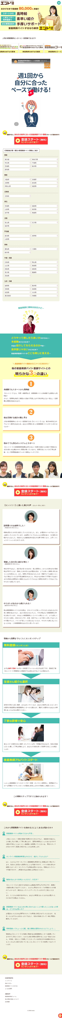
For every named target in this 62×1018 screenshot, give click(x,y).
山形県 (7, 209)
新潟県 (7, 236)
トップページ (8, 980)
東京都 (7, 159)
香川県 (7, 272)
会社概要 (7, 1001)
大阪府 (7, 179)
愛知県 (7, 249)
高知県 (7, 276)
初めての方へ (8, 983)
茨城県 (7, 166)
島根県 (34, 265)
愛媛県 (34, 272)
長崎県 (34, 289)
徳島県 (34, 269)
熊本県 (34, 285)
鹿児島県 (8, 296)
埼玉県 (7, 163)
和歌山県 (8, 186)
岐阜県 (7, 252)
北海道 (7, 196)
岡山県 (34, 262)
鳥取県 (7, 269)
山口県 (7, 265)
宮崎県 (7, 289)
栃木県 (34, 166)
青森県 (34, 213)
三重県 (34, 249)
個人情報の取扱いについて (12, 999)
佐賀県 (7, 292)
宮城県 (7, 206)
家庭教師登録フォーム (10, 996)
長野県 (34, 236)
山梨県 (7, 239)
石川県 (34, 222)
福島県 (34, 206)
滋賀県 (34, 186)
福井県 (7, 226)
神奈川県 (35, 159)
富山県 (7, 222)
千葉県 (34, 163)
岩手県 (7, 213)
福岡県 (7, 285)
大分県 (34, 292)
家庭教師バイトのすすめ (11, 986)
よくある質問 (8, 988)
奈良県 (34, 183)
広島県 (7, 262)
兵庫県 (7, 183)
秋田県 (34, 209)
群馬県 (7, 169)
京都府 (34, 179)
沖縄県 (34, 296)
